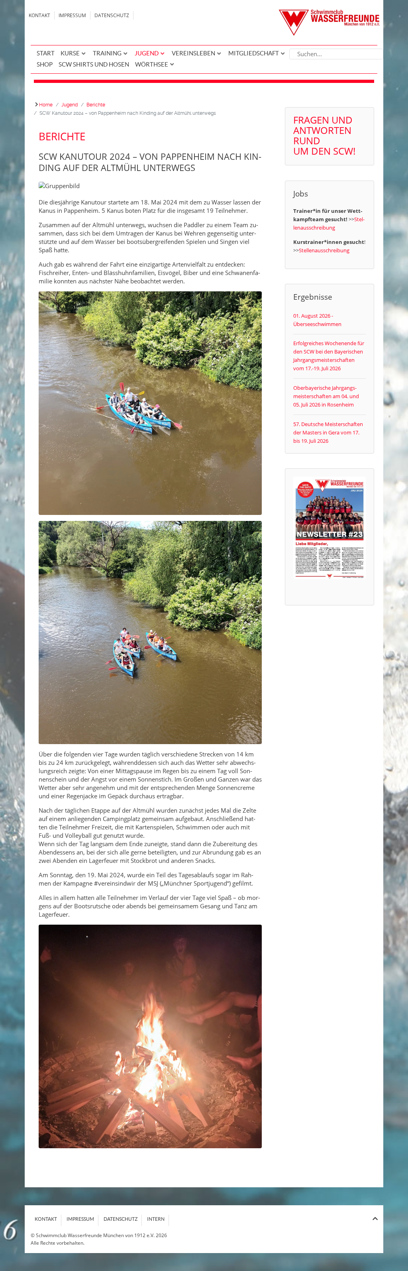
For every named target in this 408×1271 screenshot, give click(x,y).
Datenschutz (111, 15)
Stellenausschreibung (324, 250)
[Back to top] (375, 1218)
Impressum (72, 15)
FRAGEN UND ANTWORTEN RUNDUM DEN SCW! (324, 135)
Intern (156, 1219)
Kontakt (39, 15)
